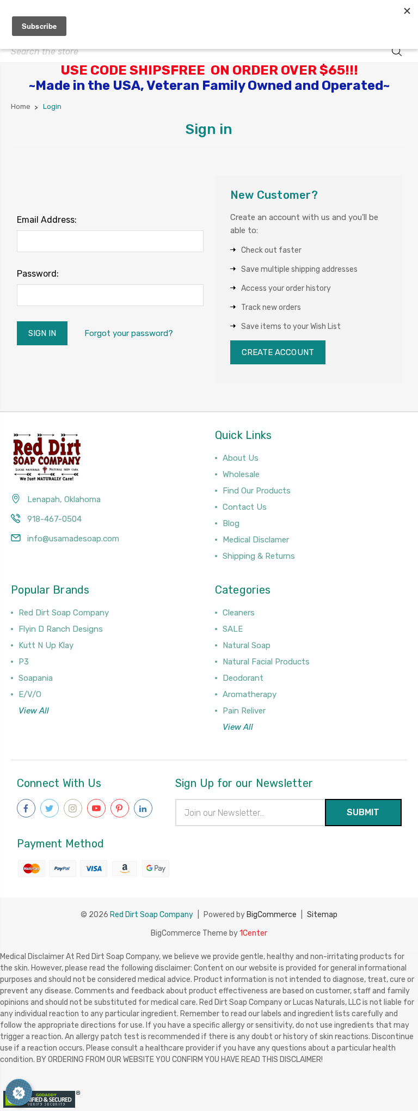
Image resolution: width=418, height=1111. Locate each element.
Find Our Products (257, 491)
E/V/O (30, 694)
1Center (253, 933)
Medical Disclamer (256, 540)
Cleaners (239, 613)
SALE (233, 629)
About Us (241, 458)
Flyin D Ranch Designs (61, 629)
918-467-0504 (54, 519)
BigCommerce (272, 914)
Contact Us (245, 507)
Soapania (36, 678)
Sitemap (322, 914)
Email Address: (47, 220)
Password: (38, 273)
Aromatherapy (249, 694)
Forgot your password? (128, 333)
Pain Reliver (244, 711)
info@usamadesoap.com (73, 539)
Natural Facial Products (266, 662)
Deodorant (243, 678)
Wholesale (241, 474)
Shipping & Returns (259, 556)
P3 (24, 662)
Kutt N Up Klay (46, 645)
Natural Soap (247, 645)
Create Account (278, 352)
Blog (231, 523)
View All (34, 711)
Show (19, 1092)
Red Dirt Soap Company (64, 613)
